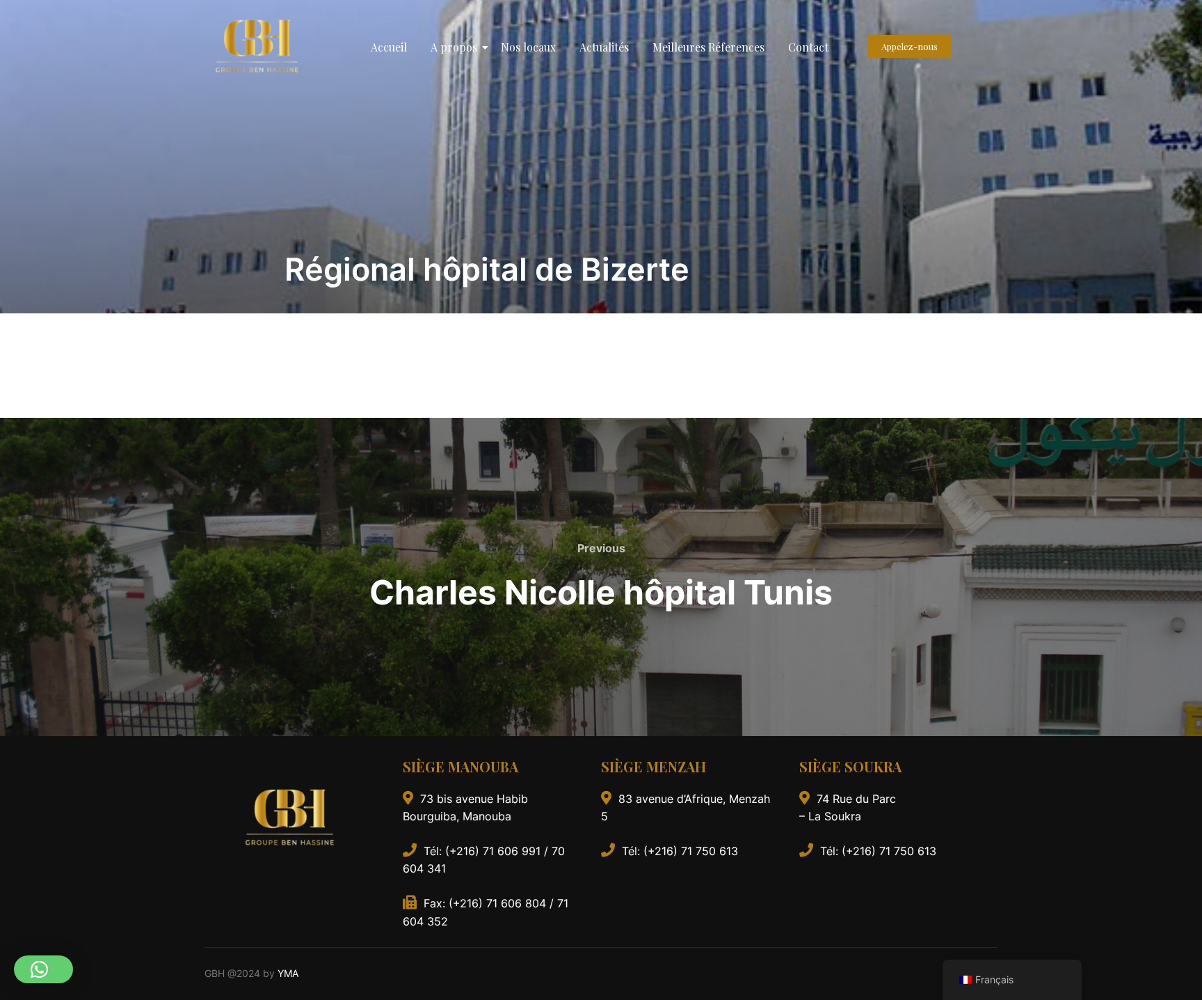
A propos (454, 47)
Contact (808, 47)
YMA (288, 973)
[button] (43, 969)
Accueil (389, 47)
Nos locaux (528, 47)
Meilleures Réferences (708, 47)
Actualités (604, 47)
